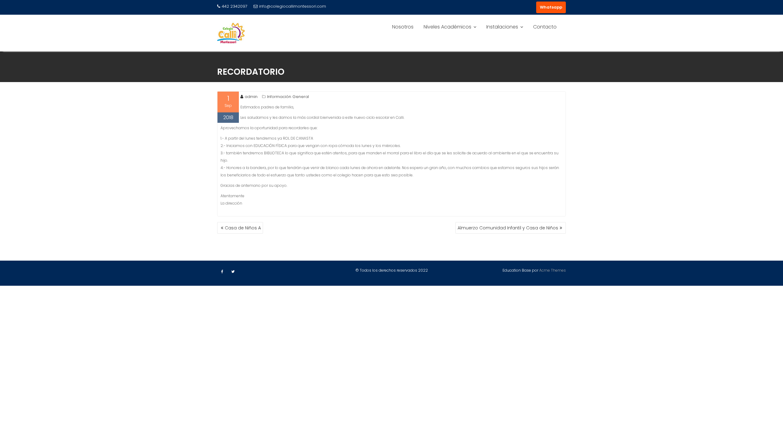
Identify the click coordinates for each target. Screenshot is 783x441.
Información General (288, 97)
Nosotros (403, 26)
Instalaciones (502, 26)
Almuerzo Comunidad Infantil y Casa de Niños (508, 228)
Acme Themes (552, 270)
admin (251, 97)
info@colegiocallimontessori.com (292, 6)
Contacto (545, 26)
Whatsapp (551, 7)
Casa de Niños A (243, 228)
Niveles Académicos (447, 26)
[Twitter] (233, 272)
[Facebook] (222, 272)
